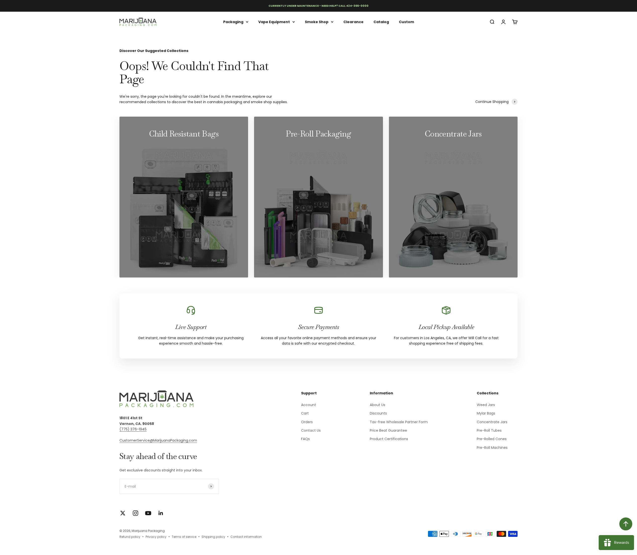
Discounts (378, 413)
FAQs (305, 438)
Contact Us (311, 430)
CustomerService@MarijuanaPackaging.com (158, 440)
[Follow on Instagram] (135, 513)
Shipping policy (213, 537)
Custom (406, 21)
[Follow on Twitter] (122, 513)
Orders (307, 421)
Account (308, 404)
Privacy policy (156, 537)
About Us (377, 404)
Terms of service (184, 537)
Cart (305, 413)
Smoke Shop (316, 21)
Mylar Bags (486, 413)
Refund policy (129, 537)
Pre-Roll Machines (492, 447)
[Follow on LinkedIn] (161, 513)
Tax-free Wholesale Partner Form (399, 421)
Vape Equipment (274, 21)
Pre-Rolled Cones (492, 438)
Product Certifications (389, 438)
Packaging (233, 21)
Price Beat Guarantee (388, 430)
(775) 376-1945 (133, 429)
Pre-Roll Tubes (489, 430)
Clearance (353, 21)
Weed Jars (486, 404)
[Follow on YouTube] (148, 513)
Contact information (246, 537)
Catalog (381, 21)
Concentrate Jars (492, 421)
